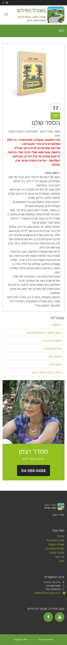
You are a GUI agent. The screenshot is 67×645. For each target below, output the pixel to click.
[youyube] (7, 2)
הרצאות (56, 325)
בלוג (61, 561)
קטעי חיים (55, 364)
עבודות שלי (54, 356)
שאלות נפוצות (56, 544)
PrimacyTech (32, 639)
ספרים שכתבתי (52, 348)
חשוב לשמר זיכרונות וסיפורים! (44, 333)
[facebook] (4, 2)
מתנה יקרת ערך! (51, 341)
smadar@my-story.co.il (47, 592)
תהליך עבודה (56, 553)
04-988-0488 (33, 470)
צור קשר (59, 557)
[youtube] (59, 617)
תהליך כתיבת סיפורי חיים (46, 372)
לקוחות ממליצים (55, 548)
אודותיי (60, 536)
